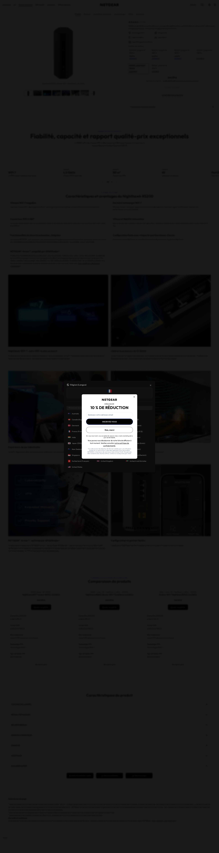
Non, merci (109, 430)
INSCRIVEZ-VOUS (109, 421)
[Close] (135, 395)
